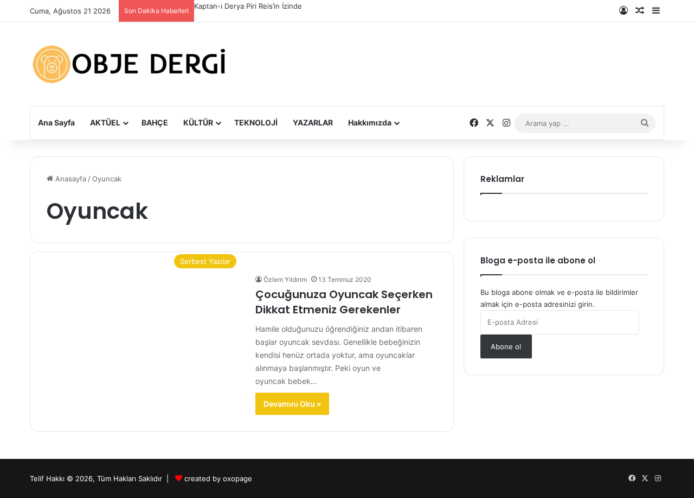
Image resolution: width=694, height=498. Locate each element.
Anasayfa (69, 178)
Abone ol (506, 346)
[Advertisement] (455, 55)
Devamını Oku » (292, 403)
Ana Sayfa (56, 122)
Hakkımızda (369, 122)
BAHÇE (155, 122)
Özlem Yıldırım (285, 279)
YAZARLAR (313, 122)
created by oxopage (218, 478)
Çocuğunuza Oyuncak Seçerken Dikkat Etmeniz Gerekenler (344, 302)
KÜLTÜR (198, 122)
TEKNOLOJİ (256, 122)
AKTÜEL (105, 122)
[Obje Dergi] (130, 64)
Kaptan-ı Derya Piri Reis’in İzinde (248, 6)
